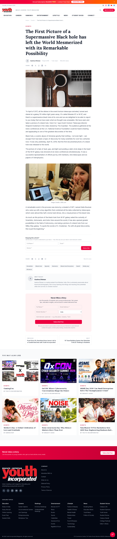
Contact (43, 476)
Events (33, 20)
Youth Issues (103, 512)
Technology (71, 524)
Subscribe (86, 248)
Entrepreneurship (23, 515)
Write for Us (109, 10)
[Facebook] (114, 5)
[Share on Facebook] (32, 65)
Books (53, 512)
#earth (78, 266)
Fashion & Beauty (72, 506)
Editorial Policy (45, 483)
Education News (88, 509)
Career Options (23, 506)
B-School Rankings (40, 506)
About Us (44, 470)
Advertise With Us (46, 473)
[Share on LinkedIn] (42, 65)
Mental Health (71, 512)
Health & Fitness (72, 509)
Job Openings (22, 512)
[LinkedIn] (108, 5)
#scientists (30, 266)
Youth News (87, 512)
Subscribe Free (78, 1)
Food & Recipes (72, 521)
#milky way (86, 266)
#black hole (39, 266)
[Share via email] (45, 65)
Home (27, 20)
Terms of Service (46, 490)
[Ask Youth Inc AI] (112, 534)
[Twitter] (103, 5)
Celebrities (54, 518)
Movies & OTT (55, 506)
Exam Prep (5, 515)
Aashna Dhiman (40, 279)
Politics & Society (89, 515)
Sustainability (71, 526)
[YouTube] (111, 5)
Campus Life (103, 506)
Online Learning (7, 512)
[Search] (100, 10)
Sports (53, 515)
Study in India (6, 506)
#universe (55, 266)
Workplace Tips (23, 518)
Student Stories (104, 515)
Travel (69, 518)
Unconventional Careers (25, 509)
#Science (29, 269)
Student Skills (6, 518)
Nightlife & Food (56, 526)
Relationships (71, 515)
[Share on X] (35, 65)
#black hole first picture (67, 266)
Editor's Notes (104, 524)
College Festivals (105, 521)
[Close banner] (114, 2)
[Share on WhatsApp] (38, 65)
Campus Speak (104, 518)
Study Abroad (6, 509)
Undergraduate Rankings (39, 510)
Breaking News (88, 506)
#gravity (47, 266)
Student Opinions (105, 509)
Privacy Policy (45, 487)
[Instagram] (106, 5)
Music (53, 509)
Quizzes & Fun (55, 521)
